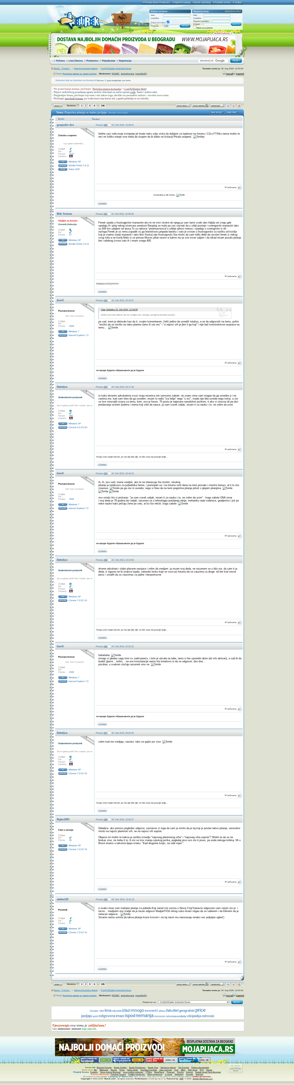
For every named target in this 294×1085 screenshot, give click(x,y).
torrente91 (151, 1010)
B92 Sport (192, 1070)
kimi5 (60, 300)
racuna (116, 1010)
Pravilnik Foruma (118, 1074)
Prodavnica (92, 60)
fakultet (172, 1010)
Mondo (114, 1070)
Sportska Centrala (148, 1070)
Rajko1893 (63, 819)
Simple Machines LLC (203, 1079)
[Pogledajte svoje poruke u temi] (239, 106)
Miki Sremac (64, 213)
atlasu (162, 1010)
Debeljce (62, 386)
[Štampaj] (228, 106)
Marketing (179, 1074)
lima (108, 1010)
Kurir (176, 1070)
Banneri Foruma (104, 1067)
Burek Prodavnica (137, 1067)
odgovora (107, 1016)
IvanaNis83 (140, 73)
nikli (101, 1011)
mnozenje (159, 1016)
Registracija (125, 60)
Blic (95, 1070)
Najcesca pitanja (168, 1067)
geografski (187, 1011)
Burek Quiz (153, 1067)
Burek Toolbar (120, 1067)
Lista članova (76, 60)
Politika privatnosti (136, 1074)
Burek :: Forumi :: (62, 68)
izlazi (126, 1010)
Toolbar (238, 2)
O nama (168, 1074)
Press (122, 1070)
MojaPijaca (159, 1072)
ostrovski (208, 1016)
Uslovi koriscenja (154, 1074)
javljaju (86, 1016)
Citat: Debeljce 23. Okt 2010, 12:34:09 (119, 309)
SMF (181, 1079)
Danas (209, 1070)
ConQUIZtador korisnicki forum (116, 68)
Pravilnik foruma (222, 2)
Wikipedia (103, 1070)
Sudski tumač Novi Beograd (208, 1072)
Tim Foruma (183, 1067)
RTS (202, 1070)
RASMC (116, 73)
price (200, 1010)
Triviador (94, 1072)
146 (103, 105)
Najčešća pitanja (182, 2)
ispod (130, 1015)
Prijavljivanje (108, 60)
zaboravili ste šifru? (233, 11)
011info (180, 1072)
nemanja (145, 1015)
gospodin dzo (65, 124)
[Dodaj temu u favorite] (233, 106)
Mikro (183, 1070)
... (98, 105)
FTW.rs (149, 1072)
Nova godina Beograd (110, 1072)
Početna (60, 60)
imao (120, 1016)
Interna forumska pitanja (85, 68)
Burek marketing (203, 2)
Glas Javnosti (165, 1070)
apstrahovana (127, 73)
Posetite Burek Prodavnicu (157, 2)
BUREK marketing (222, 33)
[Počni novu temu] (183, 106)
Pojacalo (171, 1072)
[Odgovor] (217, 106)
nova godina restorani (133, 1072)
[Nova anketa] (200, 106)
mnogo (137, 1010)
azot (95, 1016)
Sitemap (199, 1074)
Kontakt (189, 1074)
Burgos (189, 1072)
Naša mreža (132, 1070)
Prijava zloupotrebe (200, 1067)
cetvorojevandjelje (176, 1016)
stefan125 (62, 899)
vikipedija (194, 1016)
